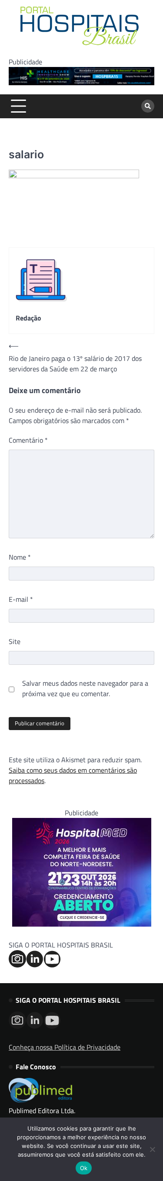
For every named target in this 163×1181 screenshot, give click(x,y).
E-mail (21, 599)
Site (14, 641)
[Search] (147, 106)
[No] (152, 1149)
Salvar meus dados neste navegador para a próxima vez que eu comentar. (85, 688)
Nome (20, 557)
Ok (84, 1167)
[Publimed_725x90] (81, 82)
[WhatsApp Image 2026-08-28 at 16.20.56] (81, 924)
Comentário (28, 440)
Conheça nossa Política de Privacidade (64, 1047)
